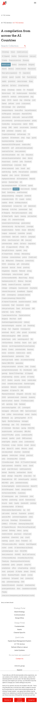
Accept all (31, 700)
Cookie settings (19, 700)
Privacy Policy (8, 9)
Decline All (7, 700)
